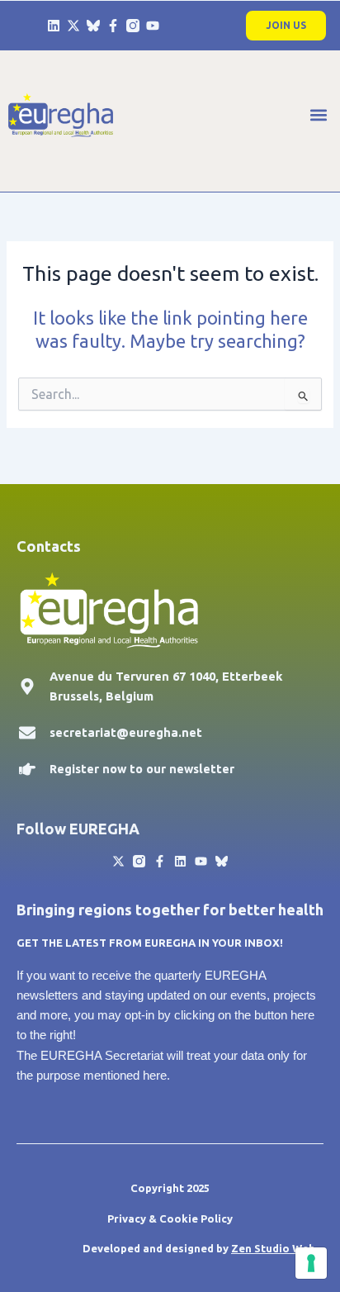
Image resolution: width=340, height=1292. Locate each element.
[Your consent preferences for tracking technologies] (311, 1263)
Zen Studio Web (273, 1248)
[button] (318, 115)
